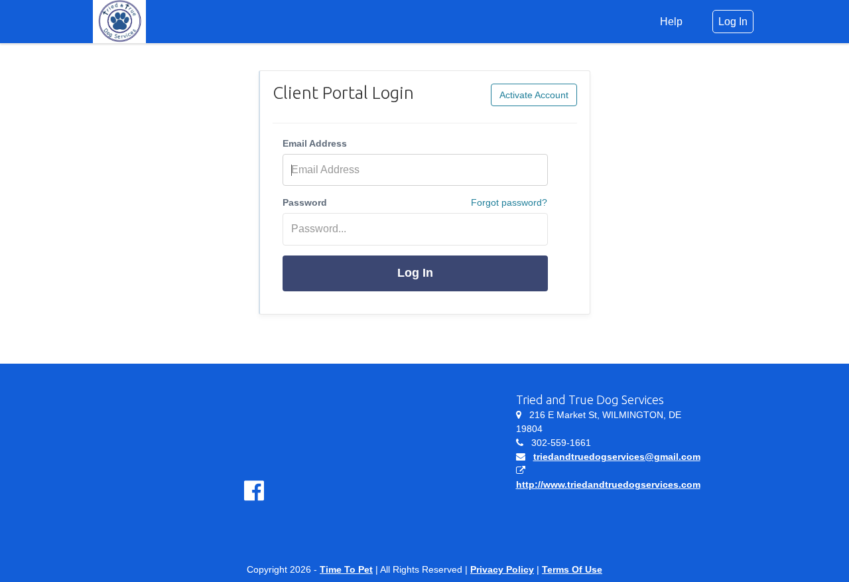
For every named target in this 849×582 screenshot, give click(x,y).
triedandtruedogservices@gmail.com (616, 456)
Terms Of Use (572, 569)
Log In (415, 272)
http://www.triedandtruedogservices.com (608, 484)
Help (671, 21)
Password (305, 202)
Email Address (315, 143)
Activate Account (533, 95)
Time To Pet (346, 569)
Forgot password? (509, 202)
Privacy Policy (502, 569)
